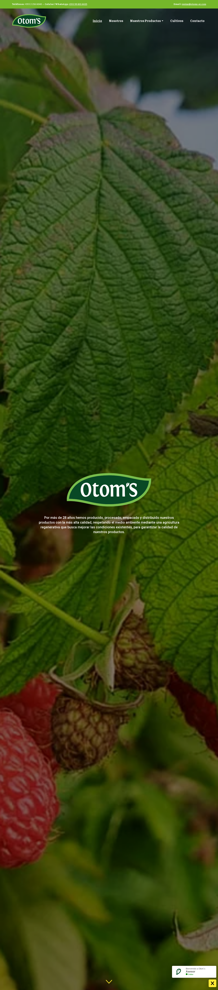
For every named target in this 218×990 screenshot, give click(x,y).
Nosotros (116, 21)
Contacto (197, 21)
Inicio (97, 21)
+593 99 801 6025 (78, 4)
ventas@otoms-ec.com (194, 4)
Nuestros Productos (145, 21)
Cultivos (176, 21)
